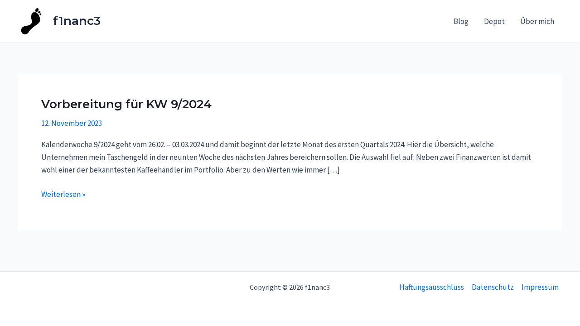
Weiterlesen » (63, 193)
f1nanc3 (77, 21)
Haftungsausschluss (431, 287)
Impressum (540, 287)
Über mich (537, 21)
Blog (461, 21)
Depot (494, 21)
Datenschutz (493, 287)
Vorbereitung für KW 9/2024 (126, 104)
